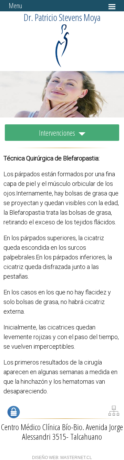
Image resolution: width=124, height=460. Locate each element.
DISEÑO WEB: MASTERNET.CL (62, 457)
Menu (15, 5)
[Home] (62, 65)
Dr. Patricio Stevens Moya (62, 17)
